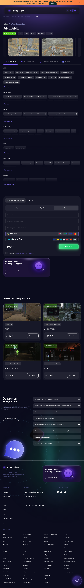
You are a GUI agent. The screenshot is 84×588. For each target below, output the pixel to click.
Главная (6, 17)
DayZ (4, 548)
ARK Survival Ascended (9, 582)
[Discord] (74, 10)
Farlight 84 (46, 537)
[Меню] (42, 11)
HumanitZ (46, 558)
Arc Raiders (6, 575)
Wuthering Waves (68, 572)
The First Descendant (24, 17)
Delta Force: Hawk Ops (29, 572)
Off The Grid (47, 579)
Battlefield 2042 (27, 541)
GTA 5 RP (46, 548)
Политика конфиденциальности (34, 492)
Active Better (6, 568)
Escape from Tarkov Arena (50, 534)
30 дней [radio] (65, 208)
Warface (5, 551)
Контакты (6, 523)
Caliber (25, 555)
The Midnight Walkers (69, 561)
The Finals (66, 555)
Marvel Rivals (47, 572)
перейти (52, 3)
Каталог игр (6, 496)
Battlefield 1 (26, 537)
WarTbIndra (67, 568)
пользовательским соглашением (25, 253)
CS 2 (4, 534)
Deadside (25, 568)
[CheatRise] (16, 11)
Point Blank (67, 537)
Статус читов (7, 501)
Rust (4, 541)
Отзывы (5, 505)
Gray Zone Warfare (48, 544)
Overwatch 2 (47, 582)
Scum (65, 548)
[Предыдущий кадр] (4, 47)
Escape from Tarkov (8, 537)
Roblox (66, 544)
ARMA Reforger (27, 534)
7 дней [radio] (42, 208)
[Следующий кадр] (79, 47)
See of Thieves (68, 551)
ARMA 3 (5, 565)
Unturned (5, 544)
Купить (68, 247)
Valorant (66, 565)
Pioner (66, 534)
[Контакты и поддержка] (77, 580)
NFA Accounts (47, 575)
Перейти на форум (12, 272)
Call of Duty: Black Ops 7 (29, 558)
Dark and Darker (27, 561)
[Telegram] (67, 10)
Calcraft (25, 551)
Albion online (6, 572)
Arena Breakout (7, 579)
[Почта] (71, 10)
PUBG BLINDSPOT (69, 541)
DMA (24, 575)
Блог (4, 510)
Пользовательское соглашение (34, 505)
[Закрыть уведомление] (79, 2)
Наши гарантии (29, 501)
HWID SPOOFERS (48, 565)
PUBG (4, 558)
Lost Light (46, 568)
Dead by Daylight (7, 561)
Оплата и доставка (30, 496)
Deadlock (25, 565)
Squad (4, 555)
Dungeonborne (27, 582)
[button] (23, 47)
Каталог (13, 17)
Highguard (46, 555)
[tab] (10, 61)
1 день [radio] (18, 208)
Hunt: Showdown (48, 561)
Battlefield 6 (26, 544)
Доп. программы (8, 518)
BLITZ (24, 548)
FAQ (4, 514)
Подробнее (33, 336)
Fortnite (46, 541)
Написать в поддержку (11, 418)
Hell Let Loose (47, 551)
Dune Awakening (27, 579)
